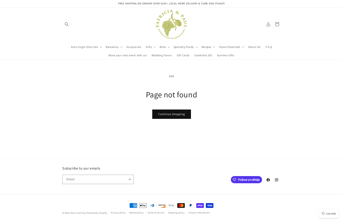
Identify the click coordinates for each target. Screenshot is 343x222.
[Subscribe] (129, 179)
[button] (66, 24)
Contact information (199, 212)
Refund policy (137, 212)
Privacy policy (118, 212)
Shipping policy (176, 212)
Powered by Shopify (97, 212)
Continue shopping (171, 114)
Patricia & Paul (78, 212)
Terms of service (155, 212)
